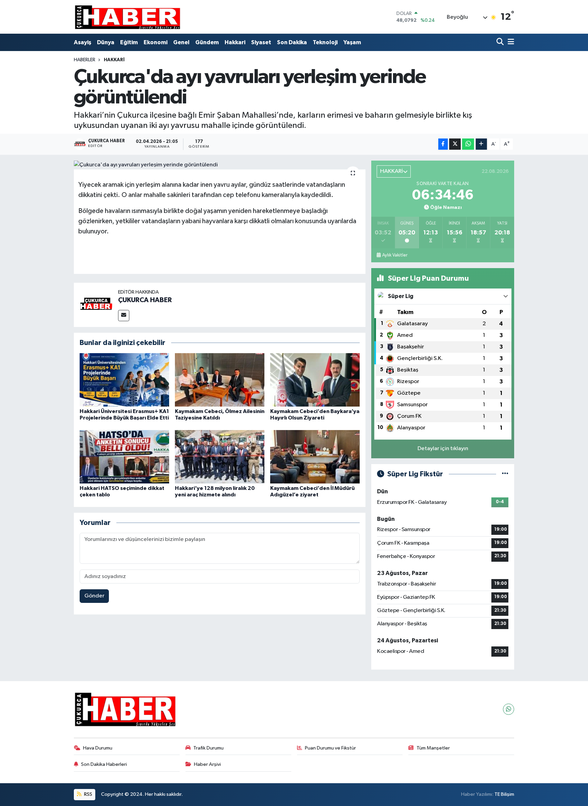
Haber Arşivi (207, 764)
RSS (87, 794)
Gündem (207, 42)
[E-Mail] (123, 315)
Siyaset (261, 42)
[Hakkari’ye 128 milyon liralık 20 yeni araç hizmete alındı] (219, 457)
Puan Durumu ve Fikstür (330, 748)
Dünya (105, 42)
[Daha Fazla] (481, 144)
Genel (181, 42)
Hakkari (235, 42)
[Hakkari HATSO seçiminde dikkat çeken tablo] (124, 457)
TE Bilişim (504, 794)
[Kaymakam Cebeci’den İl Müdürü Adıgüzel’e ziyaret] (315, 457)
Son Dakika (292, 42)
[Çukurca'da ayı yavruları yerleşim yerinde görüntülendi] (219, 165)
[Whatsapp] (508, 709)
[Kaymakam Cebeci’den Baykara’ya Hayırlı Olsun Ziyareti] (315, 380)
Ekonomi (155, 42)
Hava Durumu (97, 748)
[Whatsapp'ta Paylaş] (468, 144)
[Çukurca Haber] (128, 16)
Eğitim (129, 42)
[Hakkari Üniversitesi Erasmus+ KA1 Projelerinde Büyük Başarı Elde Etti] (124, 380)
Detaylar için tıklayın (443, 448)
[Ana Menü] (509, 42)
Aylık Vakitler (394, 255)
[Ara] (500, 42)
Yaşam (352, 42)
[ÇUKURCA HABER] (96, 305)
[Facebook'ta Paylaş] (443, 144)
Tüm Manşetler (433, 748)
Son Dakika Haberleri (104, 764)
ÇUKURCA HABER (145, 300)
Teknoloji (325, 42)
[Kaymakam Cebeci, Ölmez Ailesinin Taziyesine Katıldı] (219, 380)
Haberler (84, 59)
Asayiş (82, 42)
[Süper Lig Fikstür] (505, 474)
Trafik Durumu (208, 748)
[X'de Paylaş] (455, 144)
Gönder (94, 596)
